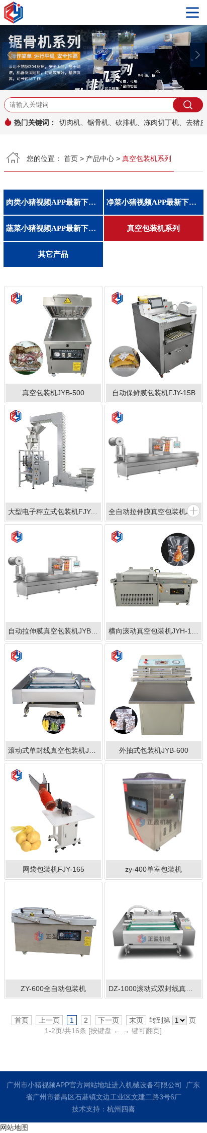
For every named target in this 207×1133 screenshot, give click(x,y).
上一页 (49, 1020)
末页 (136, 1020)
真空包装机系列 (153, 228)
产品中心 (100, 158)
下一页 (108, 1020)
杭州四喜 (121, 1109)
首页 (71, 158)
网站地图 (14, 1127)
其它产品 (53, 254)
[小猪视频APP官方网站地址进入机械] (103, 12)
